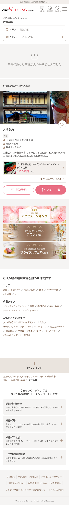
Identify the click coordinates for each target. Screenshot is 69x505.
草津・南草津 (52, 290)
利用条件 (34, 477)
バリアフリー (51, 331)
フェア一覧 (53, 189)
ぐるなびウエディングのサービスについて (25, 490)
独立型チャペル (57, 326)
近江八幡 (7, 294)
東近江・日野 (29, 290)
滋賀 (5, 380)
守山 (17, 294)
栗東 (5, 290)
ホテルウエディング (12, 310)
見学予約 (21, 189)
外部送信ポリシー (16, 483)
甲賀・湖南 (15, 290)
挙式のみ (10, 331)
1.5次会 (40, 322)
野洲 (41, 290)
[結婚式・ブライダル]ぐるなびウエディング (23, 376)
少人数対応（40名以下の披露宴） (18, 322)
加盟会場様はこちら (37, 483)
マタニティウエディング (29, 331)
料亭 (32, 306)
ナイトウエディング (37, 326)
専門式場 (42, 306)
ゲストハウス (31, 310)
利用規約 (22, 477)
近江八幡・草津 (18, 380)
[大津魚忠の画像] (34, 107)
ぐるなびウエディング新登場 (16, 335)
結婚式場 (51, 376)
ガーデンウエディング (13, 326)
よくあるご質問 (56, 490)
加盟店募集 (55, 483)
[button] (34, 407)
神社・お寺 (54, 306)
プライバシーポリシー (51, 477)
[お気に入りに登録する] (62, 124)
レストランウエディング (14, 306)
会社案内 (11, 477)
